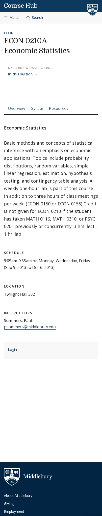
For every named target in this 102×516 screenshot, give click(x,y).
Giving (9, 503)
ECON (9, 33)
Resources (58, 108)
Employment (14, 511)
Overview (16, 108)
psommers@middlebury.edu (30, 326)
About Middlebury (18, 495)
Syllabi (37, 108)
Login (12, 349)
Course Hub (21, 5)
